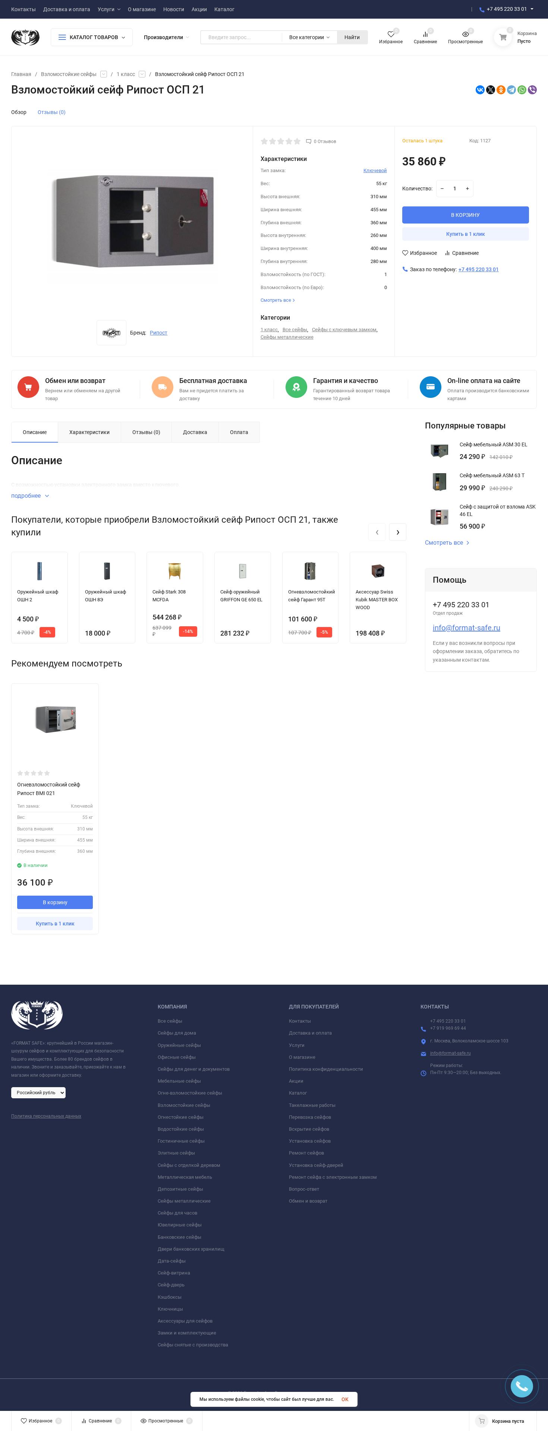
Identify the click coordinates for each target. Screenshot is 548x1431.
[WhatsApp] (521, 89)
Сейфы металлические (287, 337)
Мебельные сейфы (179, 1081)
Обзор (18, 112)
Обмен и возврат (308, 1201)
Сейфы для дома (177, 1033)
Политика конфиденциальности (326, 1069)
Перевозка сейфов (310, 1117)
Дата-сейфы (172, 1261)
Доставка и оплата (310, 1033)
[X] (490, 89)
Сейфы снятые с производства (193, 1345)
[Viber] (532, 89)
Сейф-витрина (174, 1273)
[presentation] (376, 532)
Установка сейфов (310, 1141)
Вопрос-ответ (304, 1189)
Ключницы (170, 1309)
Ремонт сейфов (306, 1153)
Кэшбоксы (170, 1297)
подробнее (26, 495)
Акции (296, 1081)
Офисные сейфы (177, 1057)
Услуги (297, 1045)
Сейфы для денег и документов (194, 1069)
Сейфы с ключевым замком (344, 329)
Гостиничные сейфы (181, 1141)
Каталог (298, 1093)
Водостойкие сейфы (181, 1129)
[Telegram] (511, 89)
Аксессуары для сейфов (185, 1321)
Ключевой (375, 170)
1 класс (126, 74)
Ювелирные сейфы (180, 1225)
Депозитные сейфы (180, 1189)
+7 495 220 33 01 (507, 9)
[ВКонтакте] (480, 89)
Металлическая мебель (185, 1177)
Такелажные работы (312, 1105)
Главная (21, 74)
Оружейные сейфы (179, 1045)
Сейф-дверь (171, 1285)
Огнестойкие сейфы (181, 1117)
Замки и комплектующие (187, 1333)
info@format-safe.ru (466, 627)
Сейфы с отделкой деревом (189, 1165)
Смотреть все (444, 543)
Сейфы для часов (177, 1213)
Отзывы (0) (52, 112)
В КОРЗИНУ (465, 215)
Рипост (158, 332)
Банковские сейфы (179, 1237)
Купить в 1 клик (465, 234)
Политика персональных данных (46, 1116)
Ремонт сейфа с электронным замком (333, 1177)
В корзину (55, 902)
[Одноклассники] (501, 89)
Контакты (300, 1021)
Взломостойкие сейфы (69, 74)
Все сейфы (295, 329)
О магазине (302, 1057)
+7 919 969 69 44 (448, 1028)
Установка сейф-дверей (316, 1165)
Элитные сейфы (176, 1153)
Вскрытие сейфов (309, 1129)
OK (345, 1399)
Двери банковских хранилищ (191, 1249)
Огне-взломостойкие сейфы (190, 1093)
